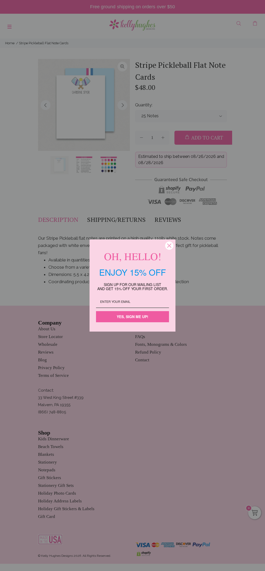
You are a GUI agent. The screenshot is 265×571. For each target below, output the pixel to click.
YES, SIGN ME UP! (132, 316)
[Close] (169, 245)
